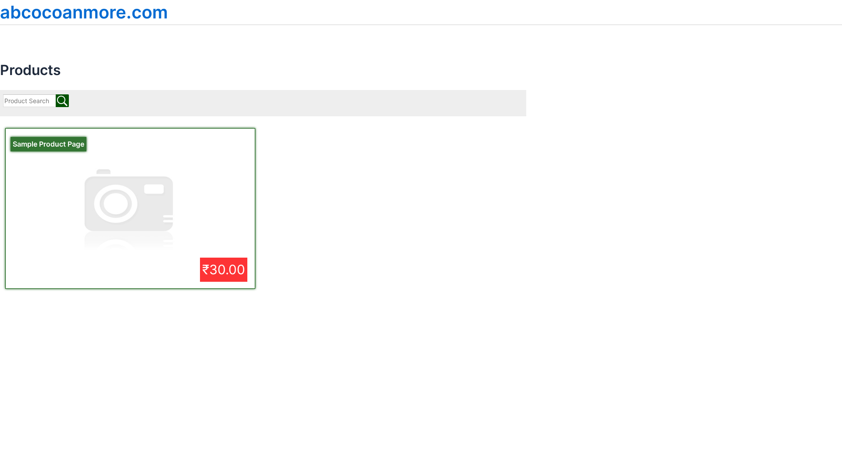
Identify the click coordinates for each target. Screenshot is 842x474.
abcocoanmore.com (84, 12)
